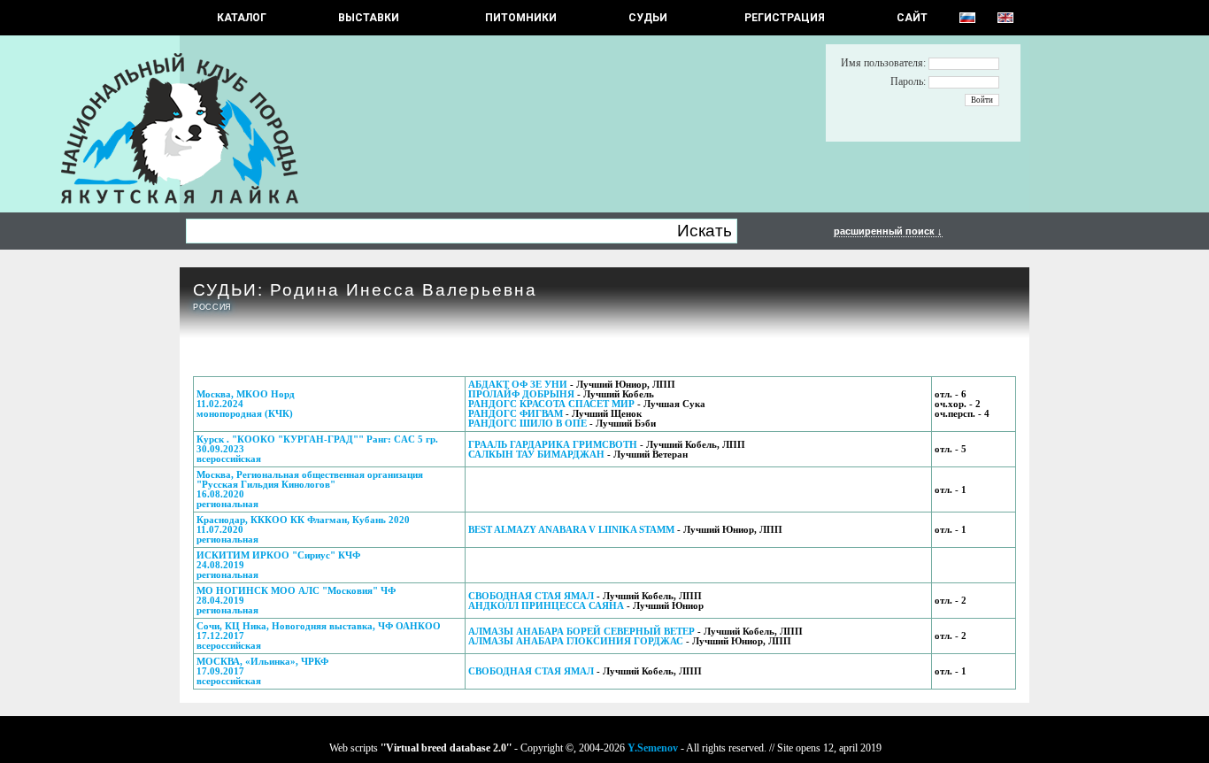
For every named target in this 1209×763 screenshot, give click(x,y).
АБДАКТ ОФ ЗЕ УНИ (517, 384)
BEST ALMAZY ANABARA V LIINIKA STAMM (571, 530)
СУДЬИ (647, 18)
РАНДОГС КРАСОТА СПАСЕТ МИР (551, 404)
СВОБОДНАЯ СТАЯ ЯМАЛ (531, 596)
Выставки (368, 18)
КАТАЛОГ (241, 18)
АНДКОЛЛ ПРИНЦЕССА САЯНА (546, 606)
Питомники (521, 18)
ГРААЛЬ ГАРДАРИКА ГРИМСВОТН (552, 445)
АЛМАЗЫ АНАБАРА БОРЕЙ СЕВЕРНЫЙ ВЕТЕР (581, 631)
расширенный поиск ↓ (888, 231)
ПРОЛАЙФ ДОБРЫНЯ (521, 394)
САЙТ (912, 18)
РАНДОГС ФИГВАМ (515, 414)
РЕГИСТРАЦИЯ (784, 18)
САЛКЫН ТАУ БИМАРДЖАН (536, 454)
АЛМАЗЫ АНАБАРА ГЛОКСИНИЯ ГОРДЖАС (575, 641)
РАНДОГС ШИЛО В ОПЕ (527, 423)
